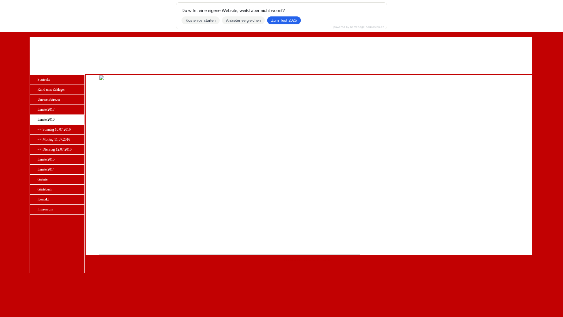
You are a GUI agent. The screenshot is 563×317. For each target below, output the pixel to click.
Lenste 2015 (46, 159)
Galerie (43, 179)
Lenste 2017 (46, 109)
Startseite (44, 79)
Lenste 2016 (46, 119)
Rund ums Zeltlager (51, 89)
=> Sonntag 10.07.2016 (54, 129)
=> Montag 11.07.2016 (54, 139)
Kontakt (43, 199)
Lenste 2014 (46, 169)
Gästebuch (45, 189)
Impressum (45, 209)
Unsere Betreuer (49, 99)
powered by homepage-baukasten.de (358, 27)
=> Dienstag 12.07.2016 (55, 149)
